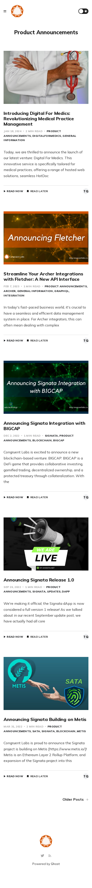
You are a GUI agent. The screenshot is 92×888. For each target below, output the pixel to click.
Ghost (55, 864)
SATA (36, 731)
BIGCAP (58, 440)
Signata (51, 435)
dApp (66, 591)
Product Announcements (66, 286)
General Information (35, 291)
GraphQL (61, 291)
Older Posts (74, 799)
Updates (54, 591)
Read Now (15, 191)
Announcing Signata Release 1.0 (39, 580)
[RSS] (50, 855)
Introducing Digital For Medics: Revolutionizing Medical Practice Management (39, 118)
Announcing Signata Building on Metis (45, 719)
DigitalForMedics (46, 135)
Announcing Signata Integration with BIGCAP (44, 425)
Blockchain (42, 440)
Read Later (39, 191)
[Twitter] (43, 855)
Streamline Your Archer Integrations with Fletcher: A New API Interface (43, 276)
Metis (81, 731)
